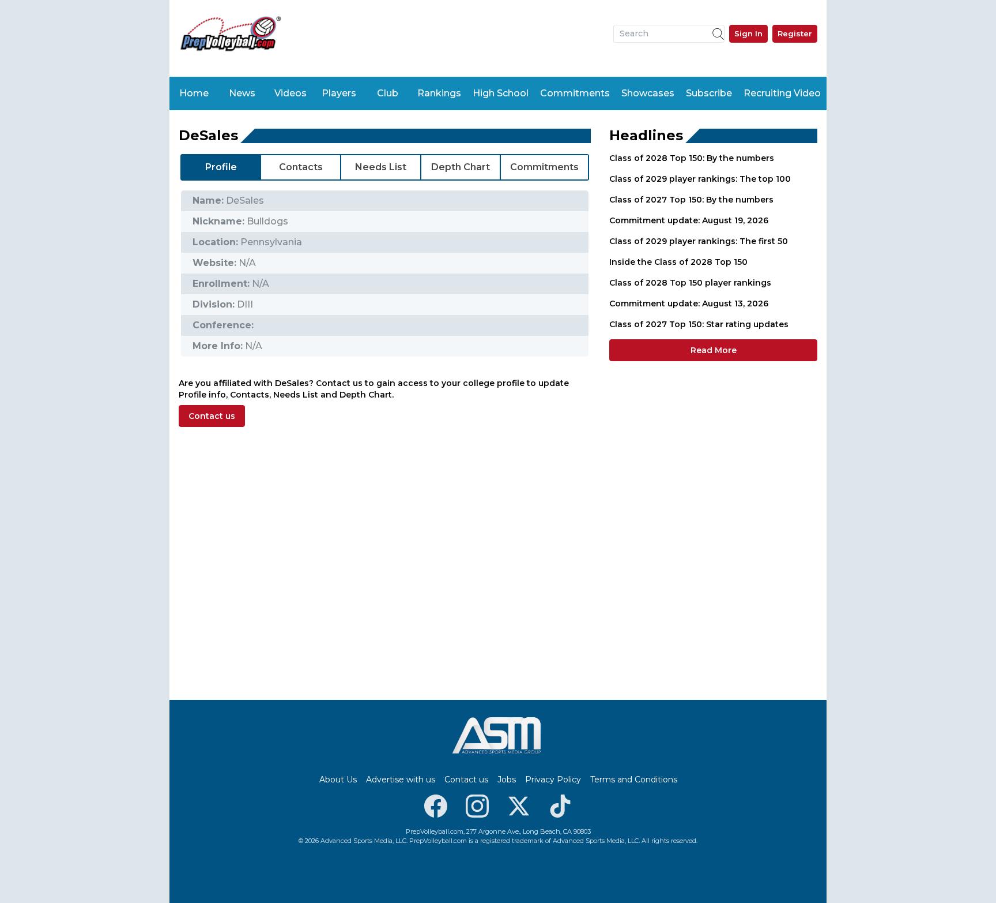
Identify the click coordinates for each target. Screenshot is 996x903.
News (242, 93)
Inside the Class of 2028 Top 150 (678, 262)
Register (795, 33)
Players (339, 93)
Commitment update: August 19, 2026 (688, 220)
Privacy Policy (553, 779)
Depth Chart (460, 167)
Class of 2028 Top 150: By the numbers (691, 158)
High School (501, 93)
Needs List (380, 167)
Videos (290, 93)
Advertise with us (400, 779)
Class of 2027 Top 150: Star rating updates (698, 324)
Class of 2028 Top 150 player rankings (690, 283)
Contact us (211, 416)
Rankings (439, 93)
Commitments (575, 93)
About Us (338, 779)
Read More (714, 350)
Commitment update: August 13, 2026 (688, 303)
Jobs (506, 779)
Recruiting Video (782, 93)
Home (194, 93)
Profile (221, 167)
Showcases (647, 93)
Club (387, 93)
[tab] (221, 167)
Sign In (748, 33)
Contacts (301, 167)
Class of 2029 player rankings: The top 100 (700, 179)
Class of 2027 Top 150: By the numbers (691, 199)
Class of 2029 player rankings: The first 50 (698, 241)
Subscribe (709, 93)
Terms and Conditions (633, 779)
